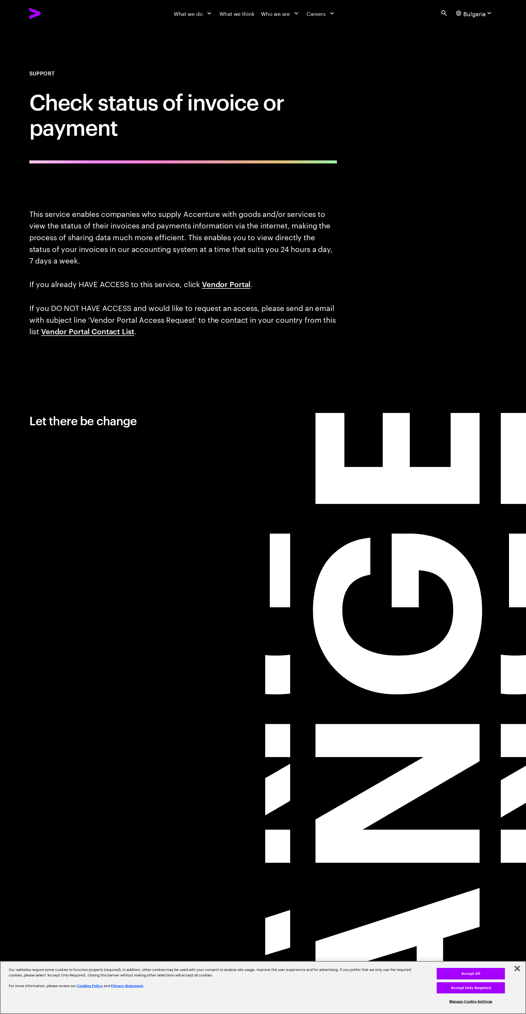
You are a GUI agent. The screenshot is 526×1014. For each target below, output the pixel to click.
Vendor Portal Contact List (87, 331)
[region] (263, 987)
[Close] (517, 968)
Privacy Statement (127, 986)
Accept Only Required (471, 988)
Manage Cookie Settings (470, 1001)
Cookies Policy (90, 986)
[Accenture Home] (51, 13)
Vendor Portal (226, 284)
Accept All (470, 973)
